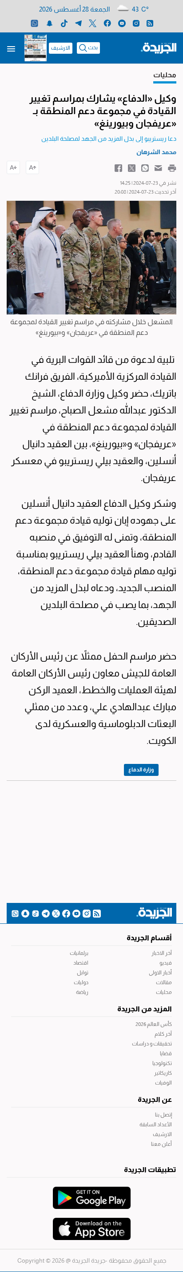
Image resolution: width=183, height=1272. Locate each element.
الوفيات (163, 1083)
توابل (82, 973)
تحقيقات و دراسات (152, 1044)
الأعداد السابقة (155, 1124)
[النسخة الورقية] (35, 48)
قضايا (166, 1053)
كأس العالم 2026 (153, 1024)
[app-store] (92, 1224)
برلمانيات (79, 953)
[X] (92, 23)
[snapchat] (49, 23)
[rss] (150, 23)
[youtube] (122, 23)
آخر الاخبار (161, 953)
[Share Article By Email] (158, 167)
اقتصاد (80, 963)
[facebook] (107, 23)
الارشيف (60, 48)
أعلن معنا (161, 1144)
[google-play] (92, 1193)
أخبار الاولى (160, 973)
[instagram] (136, 23)
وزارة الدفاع (141, 770)
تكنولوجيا (162, 1063)
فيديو (165, 963)
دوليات (81, 982)
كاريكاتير (163, 1073)
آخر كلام (163, 1034)
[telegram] (78, 23)
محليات (164, 992)
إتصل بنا (163, 1115)
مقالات (164, 982)
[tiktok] (64, 23)
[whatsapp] (34, 23)
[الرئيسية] (158, 47)
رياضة (82, 992)
